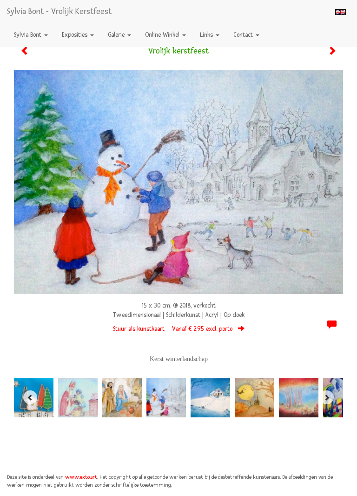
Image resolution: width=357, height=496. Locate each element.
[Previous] (30, 397)
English (340, 12)
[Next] (327, 397)
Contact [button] (244, 35)
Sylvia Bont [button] (28, 35)
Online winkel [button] (163, 35)
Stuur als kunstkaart (172, 329)
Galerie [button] (117, 35)
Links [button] (207, 35)
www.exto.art (81, 477)
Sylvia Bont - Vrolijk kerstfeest (59, 11)
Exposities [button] (75, 35)
